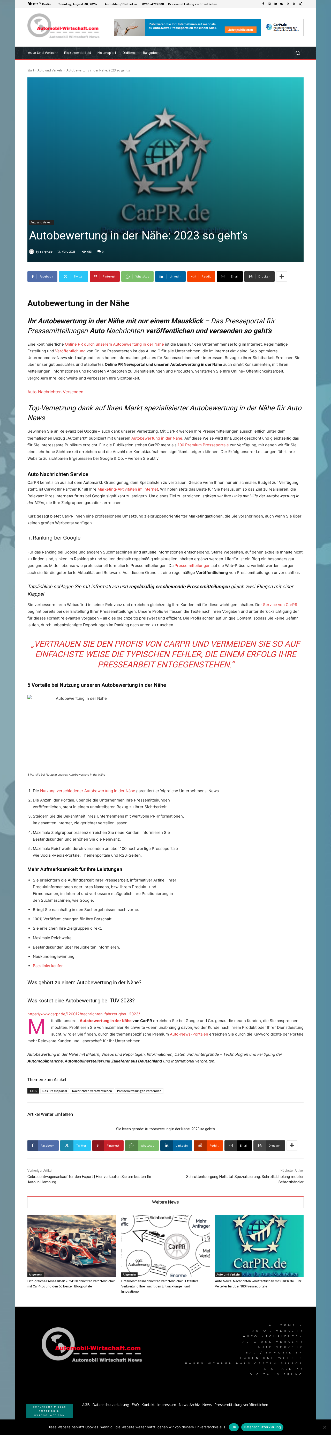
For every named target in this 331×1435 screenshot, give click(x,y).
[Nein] (324, 1427)
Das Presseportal (54, 1091)
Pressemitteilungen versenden (139, 1091)
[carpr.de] (32, 251)
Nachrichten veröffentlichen (92, 1091)
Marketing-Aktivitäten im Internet (127, 489)
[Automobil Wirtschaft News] (93, 1346)
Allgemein (35, 1274)
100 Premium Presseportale (203, 444)
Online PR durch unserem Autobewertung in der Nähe (114, 344)
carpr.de (46, 251)
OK (233, 1427)
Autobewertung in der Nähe (156, 438)
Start (30, 70)
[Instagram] (269, 4)
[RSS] (288, 4)
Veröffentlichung (70, 350)
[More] (281, 276)
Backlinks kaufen (48, 965)
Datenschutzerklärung (262, 1427)
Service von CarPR (280, 604)
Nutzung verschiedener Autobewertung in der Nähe (87, 790)
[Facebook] (263, 4)
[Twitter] (294, 4)
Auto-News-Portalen (189, 1034)
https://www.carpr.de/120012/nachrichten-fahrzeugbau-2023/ (83, 1013)
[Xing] (300, 4)
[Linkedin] (276, 4)
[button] (297, 53)
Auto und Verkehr (50, 70)
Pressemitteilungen (192, 565)
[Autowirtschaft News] (64, 27)
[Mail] (282, 4)
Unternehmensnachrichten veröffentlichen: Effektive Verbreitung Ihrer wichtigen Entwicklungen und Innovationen (159, 1286)
